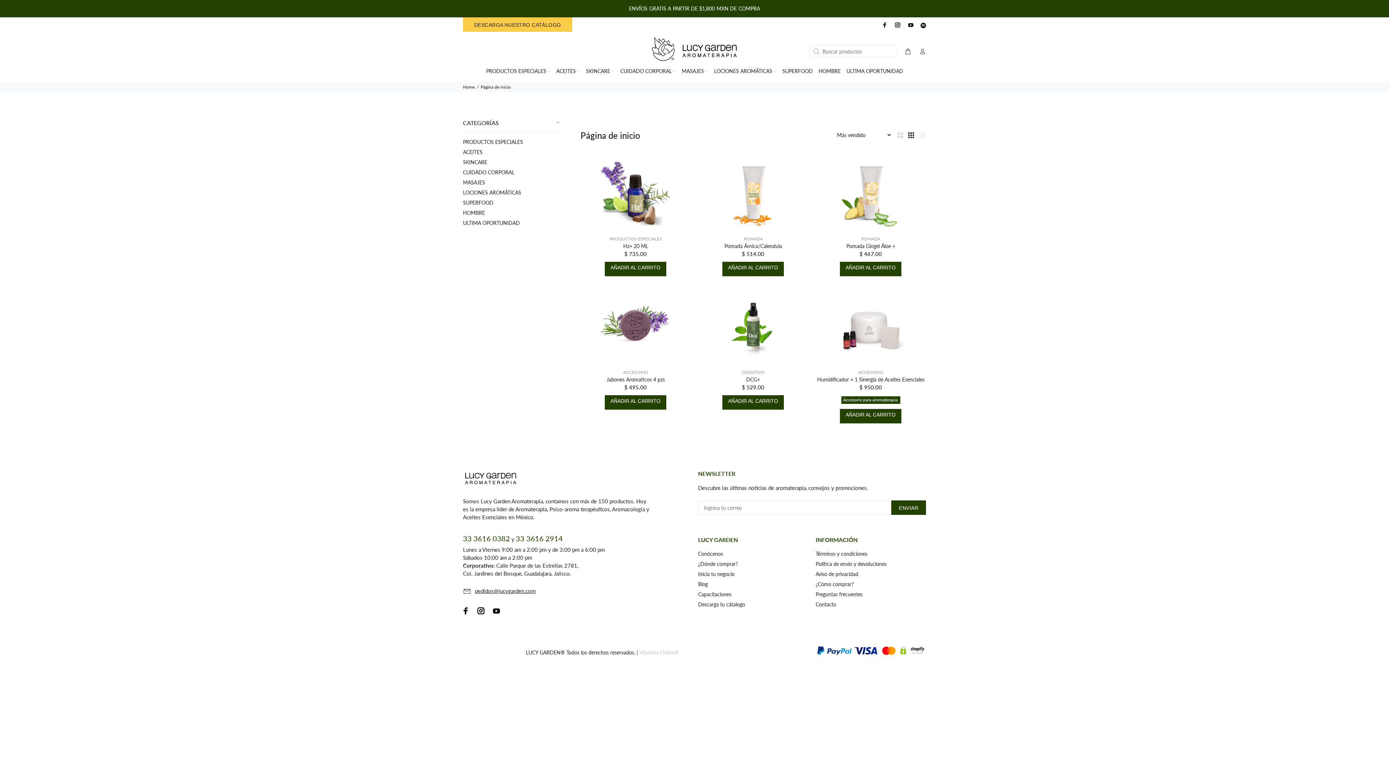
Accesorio (635, 372)
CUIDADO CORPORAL (488, 172)
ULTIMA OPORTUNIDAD (491, 223)
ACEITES (473, 152)
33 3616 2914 (539, 538)
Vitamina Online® (659, 652)
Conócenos (710, 554)
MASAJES (474, 182)
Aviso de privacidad (837, 574)
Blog (703, 584)
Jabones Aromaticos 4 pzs (636, 379)
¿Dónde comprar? (718, 564)
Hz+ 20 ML (635, 246)
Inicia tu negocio (716, 574)
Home (469, 87)
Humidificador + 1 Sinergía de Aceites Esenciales (871, 379)
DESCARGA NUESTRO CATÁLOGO (517, 25)
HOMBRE (474, 213)
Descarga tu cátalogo (721, 604)
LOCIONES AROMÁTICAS (492, 192)
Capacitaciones (714, 594)
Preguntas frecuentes (839, 594)
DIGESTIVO (753, 372)
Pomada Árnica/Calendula (753, 246)
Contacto (826, 604)
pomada (753, 239)
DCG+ (753, 379)
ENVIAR (908, 508)
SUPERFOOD (478, 203)
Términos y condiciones (841, 554)
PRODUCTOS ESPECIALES (493, 142)
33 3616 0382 (486, 538)
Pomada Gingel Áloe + (870, 246)
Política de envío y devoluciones (851, 564)
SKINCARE (475, 162)
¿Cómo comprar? (835, 584)
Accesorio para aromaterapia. (871, 399)
